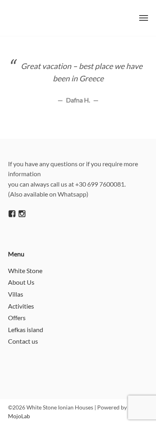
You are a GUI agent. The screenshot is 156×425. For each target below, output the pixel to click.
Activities (21, 306)
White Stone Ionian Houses (58, 18)
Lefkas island (25, 329)
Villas (15, 294)
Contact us (23, 341)
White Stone (25, 270)
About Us (21, 282)
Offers (17, 317)
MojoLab (19, 416)
